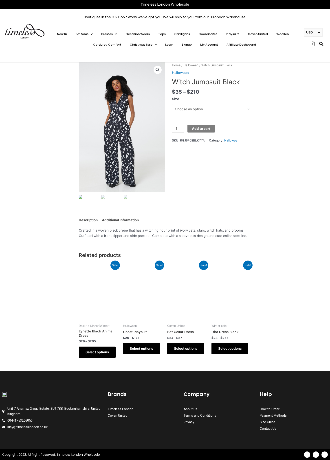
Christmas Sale (141, 44)
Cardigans (182, 34)
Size (175, 99)
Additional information (120, 220)
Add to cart (201, 128)
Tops (162, 34)
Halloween (190, 65)
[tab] (88, 220)
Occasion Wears (137, 34)
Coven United (258, 34)
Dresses (107, 34)
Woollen (282, 34)
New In (62, 34)
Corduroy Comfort (107, 44)
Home (176, 65)
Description (88, 220)
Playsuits (232, 34)
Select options (97, 352)
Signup (187, 44)
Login (169, 44)
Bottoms (81, 34)
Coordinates (207, 34)
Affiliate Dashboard (241, 44)
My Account (209, 44)
